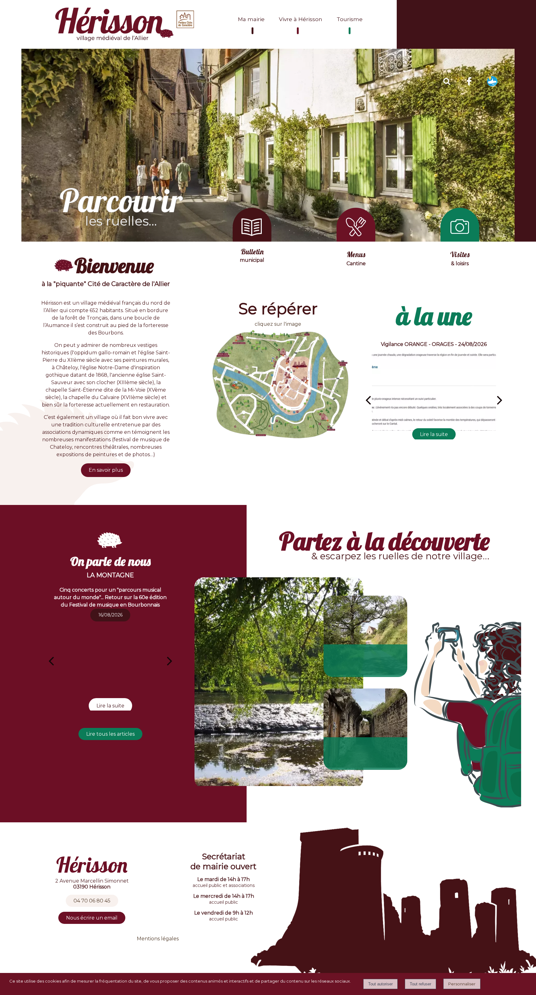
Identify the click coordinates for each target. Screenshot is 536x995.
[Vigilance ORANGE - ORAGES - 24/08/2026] (434, 392)
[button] (446, 80)
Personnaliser (462, 983)
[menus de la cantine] (355, 240)
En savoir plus (106, 470)
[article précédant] (51, 661)
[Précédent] (368, 400)
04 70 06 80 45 (92, 901)
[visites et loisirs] (459, 240)
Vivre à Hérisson (300, 19)
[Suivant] (499, 400)
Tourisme (350, 19)
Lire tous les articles (110, 734)
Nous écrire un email (92, 918)
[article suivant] (169, 661)
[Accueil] (125, 24)
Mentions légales (158, 939)
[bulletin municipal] (252, 240)
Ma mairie (251, 19)
